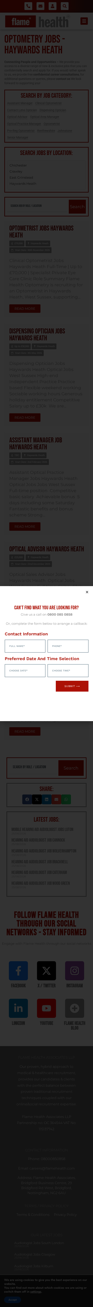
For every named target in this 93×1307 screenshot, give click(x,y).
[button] (87, 592)
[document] (46, 653)
